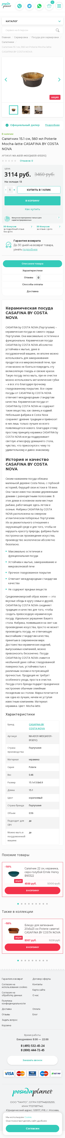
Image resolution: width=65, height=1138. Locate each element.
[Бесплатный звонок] (19, 6)
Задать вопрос (10, 1020)
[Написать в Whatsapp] (39, 6)
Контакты (37, 984)
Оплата (36, 1009)
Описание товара (32, 263)
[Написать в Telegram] (29, 6)
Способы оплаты (32, 284)
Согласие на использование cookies (14, 985)
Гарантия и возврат (12, 979)
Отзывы (31, 277)
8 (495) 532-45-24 (32, 1046)
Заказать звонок (32, 1060)
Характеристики (33, 270)
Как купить (32, 209)
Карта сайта (38, 989)
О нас (35, 995)
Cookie (27, 1117)
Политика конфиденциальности (14, 1002)
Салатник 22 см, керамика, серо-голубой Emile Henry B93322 (42, 872)
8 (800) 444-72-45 (32, 1050)
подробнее (30, 249)
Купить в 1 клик (39, 189)
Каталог (12, 21)
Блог (35, 1014)
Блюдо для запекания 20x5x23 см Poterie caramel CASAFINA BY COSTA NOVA (42, 929)
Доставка (32, 291)
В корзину (32, 200)
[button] (18, 904)
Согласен (32, 1128)
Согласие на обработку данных (12, 994)
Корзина (6, 1025)
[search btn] (57, 30)
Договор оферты (41, 979)
